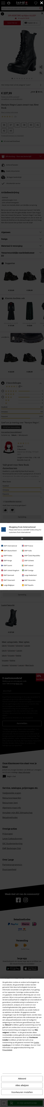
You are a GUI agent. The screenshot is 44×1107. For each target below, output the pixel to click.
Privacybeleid (7, 1050)
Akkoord (22, 1078)
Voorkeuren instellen (22, 1092)
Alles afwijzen (22, 1085)
